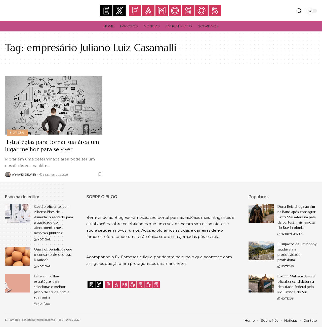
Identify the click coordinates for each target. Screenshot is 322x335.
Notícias (17, 132)
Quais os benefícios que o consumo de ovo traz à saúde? (53, 254)
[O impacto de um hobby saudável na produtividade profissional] (261, 250)
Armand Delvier (24, 174)
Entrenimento (292, 234)
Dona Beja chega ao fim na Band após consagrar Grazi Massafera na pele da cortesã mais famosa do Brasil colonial (296, 217)
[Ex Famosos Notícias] (161, 11)
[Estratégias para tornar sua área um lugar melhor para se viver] (53, 105)
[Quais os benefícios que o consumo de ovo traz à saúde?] (17, 256)
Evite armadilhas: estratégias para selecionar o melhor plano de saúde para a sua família (51, 287)
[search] (299, 11)
